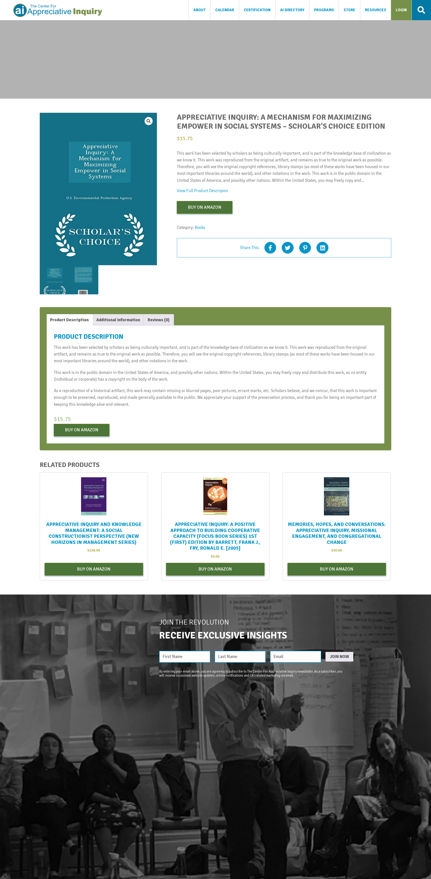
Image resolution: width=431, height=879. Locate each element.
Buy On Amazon (204, 207)
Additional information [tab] (118, 320)
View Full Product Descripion (202, 190)
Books (200, 227)
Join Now (339, 656)
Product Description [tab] (69, 320)
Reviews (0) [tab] (158, 320)
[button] (149, 121)
